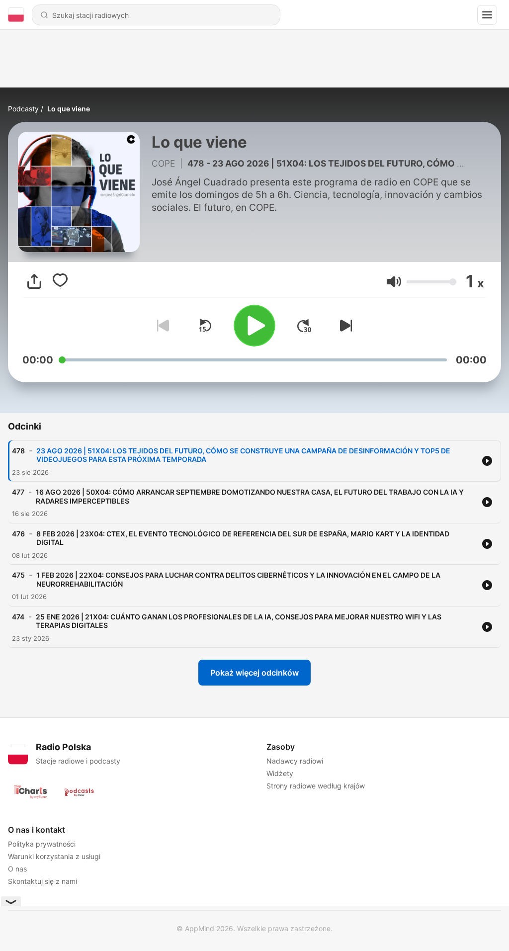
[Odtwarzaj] (254, 325)
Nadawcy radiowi (294, 761)
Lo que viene (68, 108)
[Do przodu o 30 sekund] (304, 326)
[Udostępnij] (34, 281)
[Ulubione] (60, 281)
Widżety (279, 773)
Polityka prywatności (42, 844)
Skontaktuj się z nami (42, 881)
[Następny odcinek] (344, 326)
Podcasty (23, 108)
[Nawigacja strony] (487, 15)
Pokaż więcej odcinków (254, 673)
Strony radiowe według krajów (315, 785)
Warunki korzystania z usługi (54, 856)
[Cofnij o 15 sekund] (205, 326)
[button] (394, 281)
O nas (17, 869)
